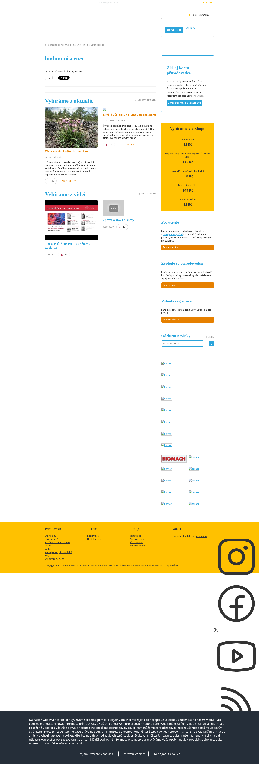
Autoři (48, 545)
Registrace (195, 2)
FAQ (47, 555)
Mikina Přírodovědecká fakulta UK (188, 171)
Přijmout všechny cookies (96, 754)
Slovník (77, 44)
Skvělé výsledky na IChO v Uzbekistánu (129, 115)
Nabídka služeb (95, 539)
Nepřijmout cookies (167, 754)
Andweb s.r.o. (156, 565)
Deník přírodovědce (187, 185)
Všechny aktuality (147, 99)
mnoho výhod (196, 95)
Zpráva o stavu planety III (120, 220)
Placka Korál (188, 139)
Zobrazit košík (173, 29)
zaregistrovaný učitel (173, 234)
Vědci (48, 549)
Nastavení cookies (133, 754)
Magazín (103, 29)
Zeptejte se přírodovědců (133, 2)
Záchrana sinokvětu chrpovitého (66, 151)
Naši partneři (51, 539)
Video (125, 29)
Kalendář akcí (74, 29)
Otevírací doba (137, 539)
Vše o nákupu (136, 542)
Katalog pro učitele (108, 2)
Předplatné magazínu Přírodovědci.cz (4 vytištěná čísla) (188, 155)
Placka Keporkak (188, 199)
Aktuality (58, 157)
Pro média (178, 2)
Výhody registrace (54, 558)
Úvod (68, 44)
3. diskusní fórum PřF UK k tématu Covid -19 (67, 245)
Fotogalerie (151, 29)
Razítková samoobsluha (159, 2)
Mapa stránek (172, 565)
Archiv (211, 336)
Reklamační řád (138, 545)
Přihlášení (207, 2)
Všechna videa (148, 193)
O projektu (50, 535)
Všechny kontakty (183, 535)
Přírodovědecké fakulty (119, 565)
